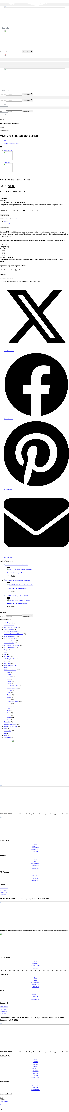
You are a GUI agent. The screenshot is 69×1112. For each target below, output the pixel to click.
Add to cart (5, 215)
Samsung (9, 706)
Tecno (8, 713)
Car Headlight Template (10, 636)
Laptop (5, 661)
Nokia (8, 692)
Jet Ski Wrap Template (9, 659)
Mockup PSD (7, 722)
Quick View (25, 565)
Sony (8, 708)
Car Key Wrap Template (10, 640)
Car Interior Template (9, 638)
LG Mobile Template (12, 688)
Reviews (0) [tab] (7, 223)
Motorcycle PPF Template (10, 726)
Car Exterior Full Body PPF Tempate (13, 634)
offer (5, 728)
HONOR (9, 676)
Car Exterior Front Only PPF (11, 631)
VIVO (6, 218)
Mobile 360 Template (9, 667)
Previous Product (8, 150)
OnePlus (9, 697)
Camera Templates (8, 629)
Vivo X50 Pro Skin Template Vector (17, 588)
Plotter (5, 733)
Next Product (7, 162)
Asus (8, 672)
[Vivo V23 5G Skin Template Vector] (8, 160)
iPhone (9, 683)
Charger (6, 649)
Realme (9, 703)
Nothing (9, 695)
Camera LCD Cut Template (11, 627)
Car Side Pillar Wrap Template (11, 645)
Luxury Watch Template (10, 665)
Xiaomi (9, 717)
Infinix (9, 681)
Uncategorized (7, 737)
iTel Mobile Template (12, 686)
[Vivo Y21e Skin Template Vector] (8, 172)
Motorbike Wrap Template (10, 724)
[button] (34, 59)
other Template (7, 731)
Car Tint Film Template (10, 647)
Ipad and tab (7, 656)
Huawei (9, 679)
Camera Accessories (9, 625)
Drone (5, 652)
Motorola (9, 690)
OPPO (8, 699)
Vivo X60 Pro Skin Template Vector (17, 603)
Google (9, 674)
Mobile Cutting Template (10, 670)
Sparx (8, 710)
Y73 (16, 218)
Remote (5, 735)
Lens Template (7, 663)
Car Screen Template (9, 643)
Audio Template (8, 622)
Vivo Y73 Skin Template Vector (11, 143)
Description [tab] (6, 221)
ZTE (8, 719)
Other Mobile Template (13, 701)
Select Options (4, 130)
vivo (13, 218)
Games (5, 654)
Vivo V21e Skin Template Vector (16, 572)
